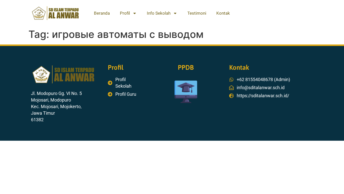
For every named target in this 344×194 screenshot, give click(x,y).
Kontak (223, 13)
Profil (125, 13)
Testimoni (196, 13)
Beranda (102, 13)
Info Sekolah (158, 13)
